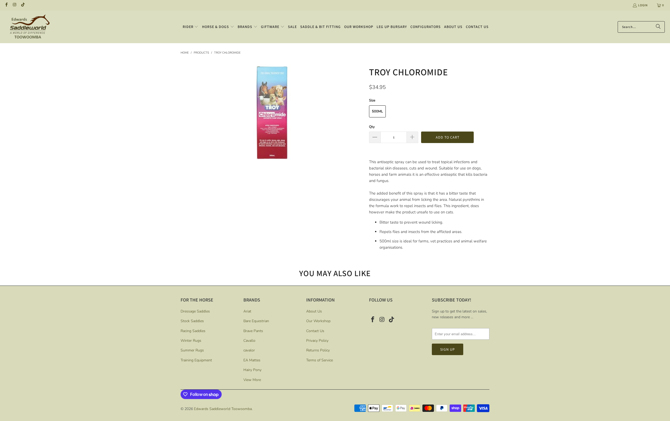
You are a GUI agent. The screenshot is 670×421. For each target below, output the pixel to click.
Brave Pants (253, 330)
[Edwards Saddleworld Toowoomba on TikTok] (22, 5)
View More (252, 379)
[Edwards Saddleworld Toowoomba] (29, 27)
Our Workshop (318, 320)
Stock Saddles (192, 320)
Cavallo (249, 340)
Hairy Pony (252, 369)
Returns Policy (318, 350)
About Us (314, 311)
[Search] (658, 27)
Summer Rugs (192, 350)
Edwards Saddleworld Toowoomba (223, 408)
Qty (372, 126)
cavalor (249, 350)
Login (643, 5)
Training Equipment (196, 360)
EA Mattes (251, 360)
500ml (377, 111)
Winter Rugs (191, 340)
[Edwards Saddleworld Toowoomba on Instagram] (14, 5)
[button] (191, 26)
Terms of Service (319, 360)
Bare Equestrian (256, 320)
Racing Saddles (193, 330)
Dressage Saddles (195, 311)
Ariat (247, 311)
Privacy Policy (317, 340)
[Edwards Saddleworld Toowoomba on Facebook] (6, 5)
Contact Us (315, 330)
